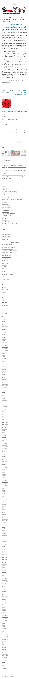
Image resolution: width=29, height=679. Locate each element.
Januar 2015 (4, 536)
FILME (3, 200)
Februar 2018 (4, 477)
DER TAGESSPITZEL (5, 197)
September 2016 (5, 504)
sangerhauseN (5, 218)
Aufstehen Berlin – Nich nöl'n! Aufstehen (10, 191)
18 (5, 132)
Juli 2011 (3, 604)
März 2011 (4, 610)
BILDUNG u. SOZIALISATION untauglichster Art (11, 192)
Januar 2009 (4, 652)
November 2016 (5, 501)
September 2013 (5, 562)
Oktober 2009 (4, 638)
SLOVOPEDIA (4, 273)
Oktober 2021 (4, 406)
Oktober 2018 (4, 464)
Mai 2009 (3, 646)
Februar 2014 (4, 554)
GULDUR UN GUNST (6, 205)
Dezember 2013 (5, 557)
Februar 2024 (4, 361)
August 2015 (4, 525)
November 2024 (5, 347)
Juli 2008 (3, 662)
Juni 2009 (3, 644)
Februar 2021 (4, 419)
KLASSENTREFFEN (5, 210)
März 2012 (4, 591)
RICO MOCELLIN (5, 268)
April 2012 (4, 589)
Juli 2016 (3, 507)
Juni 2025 (3, 335)
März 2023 (4, 379)
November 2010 (5, 617)
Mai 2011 (3, 607)
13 (13, 130)
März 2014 (4, 552)
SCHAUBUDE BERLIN (6, 270)
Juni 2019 (3, 451)
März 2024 (4, 360)
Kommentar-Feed (5, 303)
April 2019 (4, 454)
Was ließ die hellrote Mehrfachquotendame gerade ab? (14, 27)
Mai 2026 (3, 318)
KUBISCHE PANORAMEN (6, 257)
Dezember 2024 (5, 345)
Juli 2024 (3, 353)
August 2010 (4, 621)
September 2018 (5, 466)
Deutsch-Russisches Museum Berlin (9, 247)
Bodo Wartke (4, 245)
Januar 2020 (4, 440)
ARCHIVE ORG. (4, 241)
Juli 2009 (3, 642)
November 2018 (5, 462)
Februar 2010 (4, 631)
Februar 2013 (4, 573)
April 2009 (4, 647)
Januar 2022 (4, 401)
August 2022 (4, 390)
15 (20, 130)
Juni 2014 (3, 548)
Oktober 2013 (4, 560)
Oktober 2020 (4, 425)
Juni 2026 (3, 316)
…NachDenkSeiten (5, 233)
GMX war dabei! (5, 204)
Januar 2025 (4, 343)
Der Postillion (4, 287)
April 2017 (4, 493)
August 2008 (4, 660)
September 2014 (5, 543)
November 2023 (5, 366)
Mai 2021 (3, 414)
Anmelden (4, 300)
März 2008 (4, 668)
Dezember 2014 (5, 538)
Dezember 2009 (5, 634)
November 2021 (5, 405)
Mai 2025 (3, 337)
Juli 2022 (3, 392)
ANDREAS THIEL (5, 239)
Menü (14, 4)
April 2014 (4, 551)
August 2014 (4, 544)
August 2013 (4, 564)
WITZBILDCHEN (5, 225)
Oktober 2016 (4, 503)
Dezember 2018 (5, 461)
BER (20, 37)
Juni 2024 (3, 355)
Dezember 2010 (5, 615)
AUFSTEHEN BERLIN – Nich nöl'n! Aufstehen (10, 242)
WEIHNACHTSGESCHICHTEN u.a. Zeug (9, 223)
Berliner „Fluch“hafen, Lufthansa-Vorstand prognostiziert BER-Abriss (21, 92)
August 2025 (4, 332)
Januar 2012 (4, 594)
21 (16, 132)
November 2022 (5, 385)
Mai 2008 (3, 665)
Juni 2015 (3, 528)
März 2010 (4, 630)
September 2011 (5, 601)
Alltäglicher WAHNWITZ (6, 188)
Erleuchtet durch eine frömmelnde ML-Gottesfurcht (12, 199)
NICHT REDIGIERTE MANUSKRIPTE (8, 213)
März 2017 (4, 495)
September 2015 (5, 523)
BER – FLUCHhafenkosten (7, 244)
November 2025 (5, 327)
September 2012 (5, 581)
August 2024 (4, 351)
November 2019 (5, 443)
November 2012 (5, 578)
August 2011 (4, 602)
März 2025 (4, 340)
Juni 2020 (3, 432)
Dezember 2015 (5, 519)
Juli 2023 (3, 372)
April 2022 (4, 396)
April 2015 (4, 531)
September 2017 (5, 485)
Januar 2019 (4, 459)
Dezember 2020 (5, 422)
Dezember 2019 (5, 441)
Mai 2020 (3, 433)
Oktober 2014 (4, 541)
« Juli (2, 137)
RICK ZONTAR (4, 266)
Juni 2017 (3, 490)
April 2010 (4, 628)
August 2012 (4, 583)
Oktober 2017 (4, 483)
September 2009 (5, 639)
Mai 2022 (3, 395)
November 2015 (5, 520)
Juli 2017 (3, 488)
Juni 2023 (3, 374)
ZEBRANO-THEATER (5, 279)
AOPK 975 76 (4, 189)
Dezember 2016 (5, 499)
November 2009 (5, 636)
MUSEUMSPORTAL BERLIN (7, 261)
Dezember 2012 (5, 576)
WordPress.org (5, 305)
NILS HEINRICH (4, 265)
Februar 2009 (4, 650)
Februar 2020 (4, 438)
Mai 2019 (3, 453)
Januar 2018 (4, 478)
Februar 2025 (4, 342)
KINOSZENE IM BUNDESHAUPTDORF (9, 253)
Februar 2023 (4, 380)
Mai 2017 (3, 491)
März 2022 (4, 398)
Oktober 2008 (4, 657)
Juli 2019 (3, 450)
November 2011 (5, 597)
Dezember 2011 (5, 596)
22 (20, 132)
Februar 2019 (4, 458)
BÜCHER (3, 194)
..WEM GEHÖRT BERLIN (6, 234)
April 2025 (4, 339)
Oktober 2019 (4, 445)
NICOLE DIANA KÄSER (6, 263)
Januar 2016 (4, 517)
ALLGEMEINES (4, 186)
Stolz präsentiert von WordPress (8, 676)
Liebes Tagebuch (5, 290)
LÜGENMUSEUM (5, 260)
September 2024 (5, 350)
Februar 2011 (4, 612)
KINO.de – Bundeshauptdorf (7, 252)
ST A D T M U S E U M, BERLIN (7, 274)
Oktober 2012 (4, 580)
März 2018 (4, 475)
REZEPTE (3, 216)
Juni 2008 (3, 663)
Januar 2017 (4, 498)
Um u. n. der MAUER (6, 221)
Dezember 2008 (5, 654)
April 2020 (4, 435)
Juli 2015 (3, 527)
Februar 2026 (4, 323)
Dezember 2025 (5, 326)
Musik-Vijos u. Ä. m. (5, 212)
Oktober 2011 (4, 599)
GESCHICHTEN (4, 202)
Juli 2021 (3, 411)
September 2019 (5, 446)
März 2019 (4, 456)
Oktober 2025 (4, 329)
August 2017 (4, 486)
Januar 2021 (4, 421)
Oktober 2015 (4, 522)
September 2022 (5, 388)
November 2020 (5, 424)
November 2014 (5, 540)
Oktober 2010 (4, 618)
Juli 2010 (3, 623)
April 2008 (4, 666)
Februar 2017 (4, 496)
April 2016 (4, 512)
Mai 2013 (3, 568)
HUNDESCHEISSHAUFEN (6, 207)
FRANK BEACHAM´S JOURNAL (7, 249)
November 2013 (5, 559)
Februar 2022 (4, 400)
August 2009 (4, 641)
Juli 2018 (3, 469)
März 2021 (4, 417)
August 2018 (4, 467)
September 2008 (5, 658)
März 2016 (4, 514)
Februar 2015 (4, 535)
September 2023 (5, 369)
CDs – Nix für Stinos (6, 196)
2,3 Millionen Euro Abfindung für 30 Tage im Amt (12, 24)
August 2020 (4, 429)
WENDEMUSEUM (5, 278)
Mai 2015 (3, 530)
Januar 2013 (4, 575)
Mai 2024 (3, 356)
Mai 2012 (3, 588)
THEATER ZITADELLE (6, 276)
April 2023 (4, 377)
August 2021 (4, 409)
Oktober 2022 (4, 387)
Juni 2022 (3, 393)
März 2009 (4, 649)
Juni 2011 (3, 605)
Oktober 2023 (4, 368)
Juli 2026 (3, 315)
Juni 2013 (3, 567)
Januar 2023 (4, 382)
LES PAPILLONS (5, 258)
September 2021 (5, 408)
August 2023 (4, 371)
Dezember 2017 (5, 480)
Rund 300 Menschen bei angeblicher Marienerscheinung (14, 26)
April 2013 (4, 570)
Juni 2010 (3, 625)
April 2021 (4, 416)
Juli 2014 (3, 546)
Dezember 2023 (5, 364)
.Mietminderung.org (6, 236)
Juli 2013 (3, 565)
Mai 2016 (3, 511)
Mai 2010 (3, 626)
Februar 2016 (4, 515)
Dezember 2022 (5, 384)
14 (16, 130)
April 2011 (4, 609)
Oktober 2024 (4, 348)
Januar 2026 (4, 324)
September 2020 (5, 427)
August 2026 (4, 313)
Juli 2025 (3, 334)
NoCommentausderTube (7, 215)
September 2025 (5, 331)
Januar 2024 (4, 363)
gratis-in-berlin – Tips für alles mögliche (10, 250)
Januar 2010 (4, 633)
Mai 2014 (3, 549)
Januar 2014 (4, 556)
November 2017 (5, 482)
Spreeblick (4, 292)
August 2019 (4, 448)
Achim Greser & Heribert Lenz (8, 237)
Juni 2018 (3, 470)
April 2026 (4, 319)
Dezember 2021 (5, 403)
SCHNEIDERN (4, 220)
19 (9, 132)
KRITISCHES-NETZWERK (6, 255)
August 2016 (4, 506)
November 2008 (5, 655)
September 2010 (5, 620)
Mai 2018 (3, 472)
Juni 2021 (3, 413)
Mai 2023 (3, 376)
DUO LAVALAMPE (5, 289)
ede (20, 80)
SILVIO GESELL (4, 271)
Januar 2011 (4, 613)
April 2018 (4, 474)
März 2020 (4, 437)
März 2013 (4, 572)
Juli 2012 (3, 585)
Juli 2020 (3, 430)
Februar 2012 (4, 593)
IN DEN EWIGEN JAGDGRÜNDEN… (8, 208)
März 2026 (4, 321)
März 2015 (4, 533)
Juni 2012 (3, 586)
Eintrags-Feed (4, 302)
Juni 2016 (3, 509)
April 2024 (4, 358)
